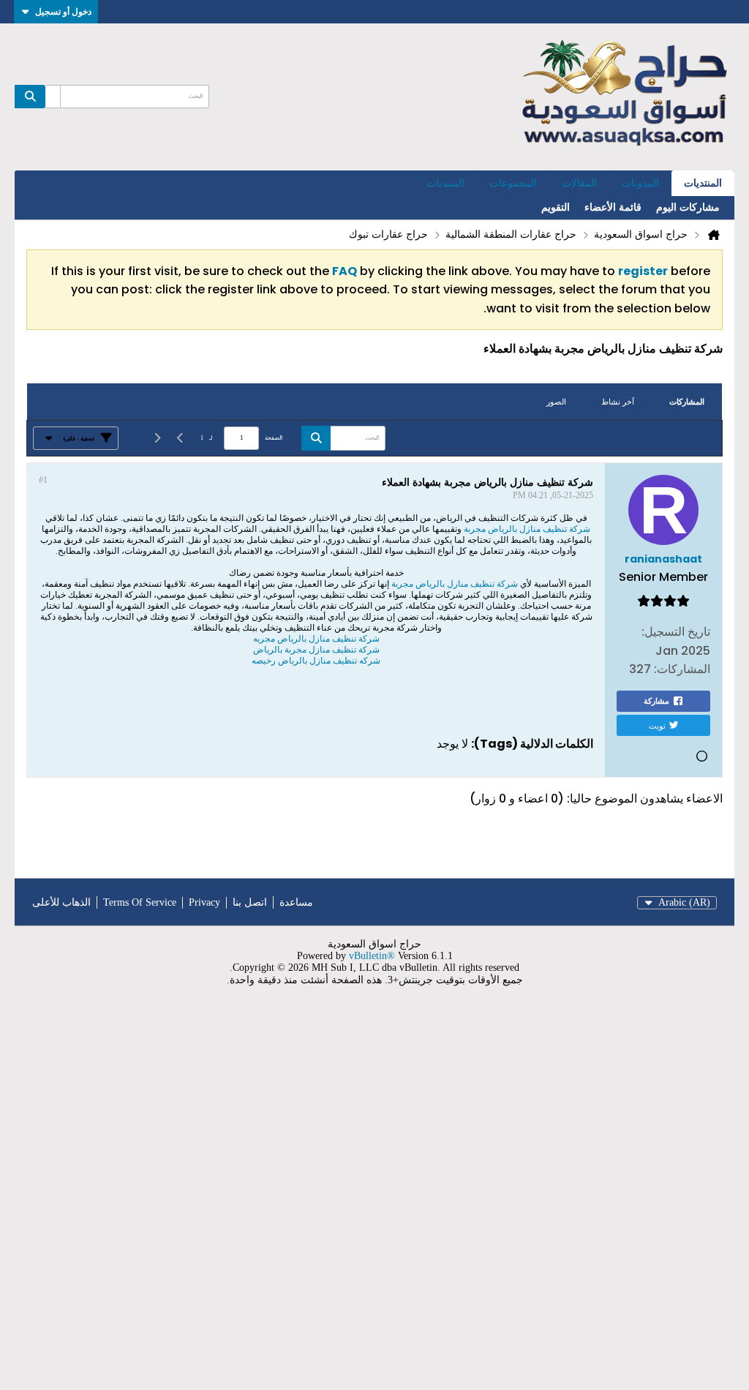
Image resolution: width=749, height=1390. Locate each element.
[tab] (687, 402)
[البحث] (30, 96)
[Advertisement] (374, 1197)
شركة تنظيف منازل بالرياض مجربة (527, 529)
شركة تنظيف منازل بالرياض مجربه (316, 639)
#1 (43, 480)
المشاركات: (682, 669)
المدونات (640, 183)
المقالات (579, 183)
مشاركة (656, 700)
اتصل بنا (250, 902)
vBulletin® (372, 955)
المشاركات (686, 401)
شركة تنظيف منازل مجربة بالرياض (316, 650)
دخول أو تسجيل (63, 11)
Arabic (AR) (684, 902)
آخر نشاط (617, 401)
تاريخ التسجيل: (675, 631)
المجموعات (513, 183)
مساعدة (296, 902)
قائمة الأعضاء (612, 207)
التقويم (555, 207)
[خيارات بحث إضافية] (53, 96)
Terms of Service (139, 902)
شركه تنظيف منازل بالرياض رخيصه (316, 660)
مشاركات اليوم (688, 207)
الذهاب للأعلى (61, 902)
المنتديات (703, 183)
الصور (556, 401)
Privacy (204, 902)
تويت (657, 725)
